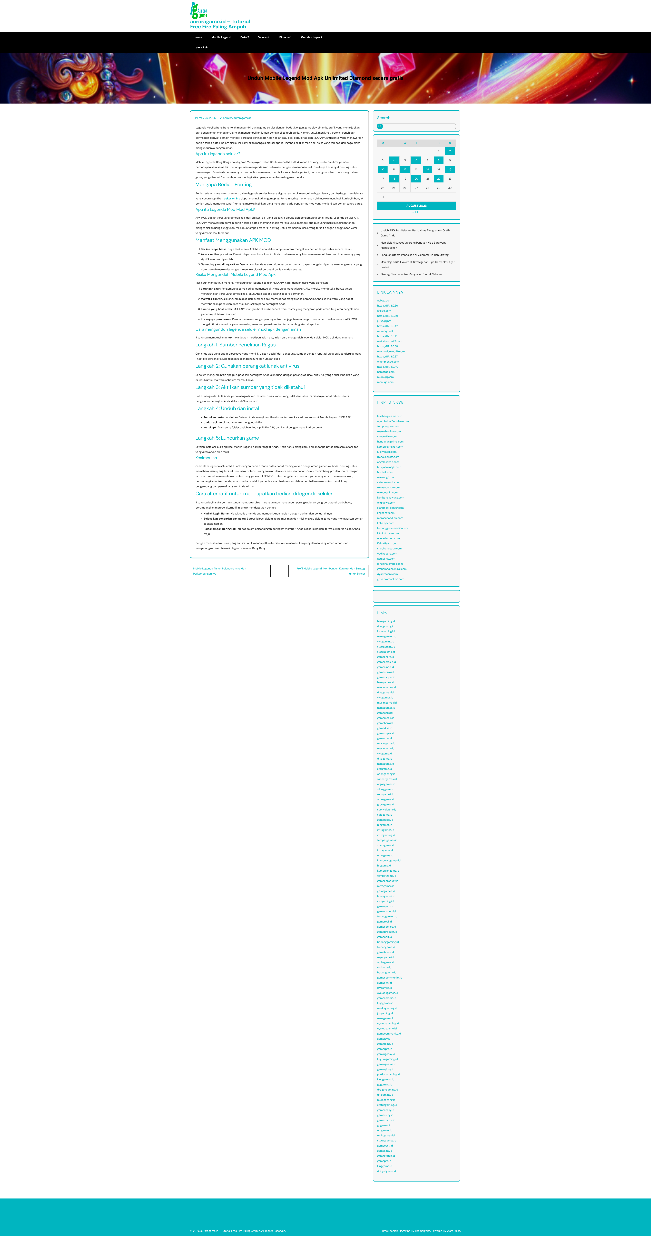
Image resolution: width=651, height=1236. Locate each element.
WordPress (453, 1231)
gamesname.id (386, 1120)
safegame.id (384, 814)
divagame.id (384, 758)
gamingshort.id (386, 911)
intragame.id (385, 850)
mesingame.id (385, 748)
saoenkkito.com (387, 436)
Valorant (263, 37)
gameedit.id (384, 937)
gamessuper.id (386, 677)
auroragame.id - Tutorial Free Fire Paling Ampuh (230, 1231)
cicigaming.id (385, 901)
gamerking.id (385, 1044)
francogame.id (386, 947)
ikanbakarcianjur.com (390, 508)
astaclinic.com (386, 558)
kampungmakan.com (390, 446)
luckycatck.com (387, 452)
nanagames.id (385, 1018)
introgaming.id (386, 835)
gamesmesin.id (386, 662)
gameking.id (384, 1150)
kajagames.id (385, 1003)
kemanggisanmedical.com (393, 528)
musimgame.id (386, 743)
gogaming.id (384, 1084)
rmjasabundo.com (388, 487)
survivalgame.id (387, 809)
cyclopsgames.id (387, 993)
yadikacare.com (387, 553)
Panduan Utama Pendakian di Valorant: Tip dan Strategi (415, 255)
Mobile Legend (221, 37)
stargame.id (384, 769)
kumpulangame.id (388, 870)
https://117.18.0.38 (387, 346)
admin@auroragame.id (237, 118)
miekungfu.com (386, 477)
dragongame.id (386, 1171)
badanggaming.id (388, 942)
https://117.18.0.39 (387, 316)
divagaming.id (385, 626)
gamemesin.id (385, 718)
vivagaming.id (385, 641)
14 (427, 169)
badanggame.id (387, 972)
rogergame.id (385, 957)
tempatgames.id (387, 840)
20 (416, 178)
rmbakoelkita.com (388, 457)
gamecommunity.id (389, 1033)
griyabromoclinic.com (390, 579)
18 (394, 178)
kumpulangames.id (389, 860)
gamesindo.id (385, 667)
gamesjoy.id (384, 982)
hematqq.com (385, 372)
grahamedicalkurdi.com (392, 569)
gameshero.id (385, 657)
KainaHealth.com (387, 543)
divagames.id (385, 692)
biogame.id (384, 865)
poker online (232, 198)
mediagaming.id (387, 1008)
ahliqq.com (384, 310)
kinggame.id (384, 1166)
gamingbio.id (385, 820)
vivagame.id (384, 753)
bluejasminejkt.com (389, 467)
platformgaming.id (388, 1074)
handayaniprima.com (390, 441)
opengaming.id (386, 774)
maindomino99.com (389, 341)
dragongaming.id (387, 1089)
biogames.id (384, 825)
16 (450, 169)
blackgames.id (386, 896)
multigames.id (386, 1135)
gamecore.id (385, 713)
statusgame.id (386, 651)
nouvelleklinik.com (388, 538)
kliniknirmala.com (388, 533)
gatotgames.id (386, 891)
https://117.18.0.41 (387, 336)
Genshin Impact (311, 37)
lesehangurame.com (389, 416)
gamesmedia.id (386, 998)
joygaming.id (385, 1013)
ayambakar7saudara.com (393, 421)
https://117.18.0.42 (387, 326)
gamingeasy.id (386, 1054)
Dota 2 (244, 37)
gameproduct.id (387, 932)
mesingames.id (386, 687)
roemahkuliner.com (389, 431)
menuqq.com (385, 382)
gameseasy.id (385, 1110)
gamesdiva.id (385, 672)
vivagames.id (385, 697)
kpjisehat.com (385, 513)
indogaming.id (386, 631)
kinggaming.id (385, 1079)
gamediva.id (384, 728)
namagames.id (386, 707)
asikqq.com (384, 300)
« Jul (415, 212)
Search (383, 117)
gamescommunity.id (389, 977)
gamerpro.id (384, 1049)
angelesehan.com (388, 462)
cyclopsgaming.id (388, 1023)
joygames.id (384, 988)
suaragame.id (385, 845)
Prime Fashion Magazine (395, 1231)
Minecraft (285, 37)
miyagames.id (385, 886)
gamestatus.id (386, 1156)
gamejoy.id (383, 1038)
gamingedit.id (385, 906)
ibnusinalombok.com (390, 564)
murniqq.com (385, 377)
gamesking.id (385, 1115)
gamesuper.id (385, 733)
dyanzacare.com (387, 574)
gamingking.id (385, 1069)
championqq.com (388, 361)
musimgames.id (387, 702)
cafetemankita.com (389, 482)
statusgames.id (386, 1140)
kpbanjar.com (385, 523)
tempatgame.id (386, 876)
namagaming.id (386, 636)
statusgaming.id (387, 1105)
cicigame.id (384, 967)
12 (405, 169)
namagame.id (385, 763)
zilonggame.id (385, 789)
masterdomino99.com (391, 351)
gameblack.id (385, 952)
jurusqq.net (384, 321)
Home (198, 37)
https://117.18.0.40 (387, 366)
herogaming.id (386, 621)
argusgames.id (386, 784)
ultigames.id (384, 1130)
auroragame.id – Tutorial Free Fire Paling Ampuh (220, 24)
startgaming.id (386, 646)
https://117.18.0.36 (387, 305)
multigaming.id (386, 1100)
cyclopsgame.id (387, 1028)
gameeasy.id (385, 1145)
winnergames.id (387, 779)
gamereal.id (384, 921)
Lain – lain (201, 47)
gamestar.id (384, 738)
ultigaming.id (385, 1094)
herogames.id (385, 682)
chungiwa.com (386, 502)
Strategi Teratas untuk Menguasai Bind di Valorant (412, 274)
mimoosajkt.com (387, 492)
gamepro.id (384, 1161)
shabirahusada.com (389, 548)
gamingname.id (386, 1064)
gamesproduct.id (387, 881)
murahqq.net (385, 331)
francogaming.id (387, 916)
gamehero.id (385, 723)
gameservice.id (386, 926)
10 (382, 169)
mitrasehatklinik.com (390, 518)
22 (438, 178)
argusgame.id (385, 799)
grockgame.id (385, 804)
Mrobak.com (384, 472)
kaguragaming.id (387, 1059)
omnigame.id (385, 855)
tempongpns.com (388, 426)
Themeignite (422, 1231)
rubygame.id (385, 794)
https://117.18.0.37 (387, 356)
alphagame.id (385, 962)
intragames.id (385, 830)
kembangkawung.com (390, 497)
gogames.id (384, 1125)
